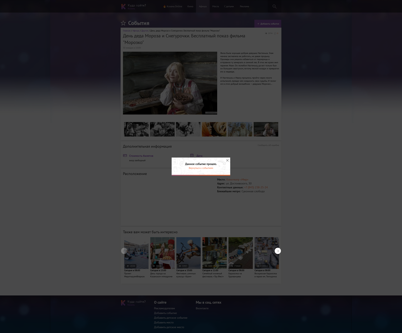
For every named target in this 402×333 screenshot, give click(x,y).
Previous (122, 249)
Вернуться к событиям (201, 167)
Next (276, 249)
